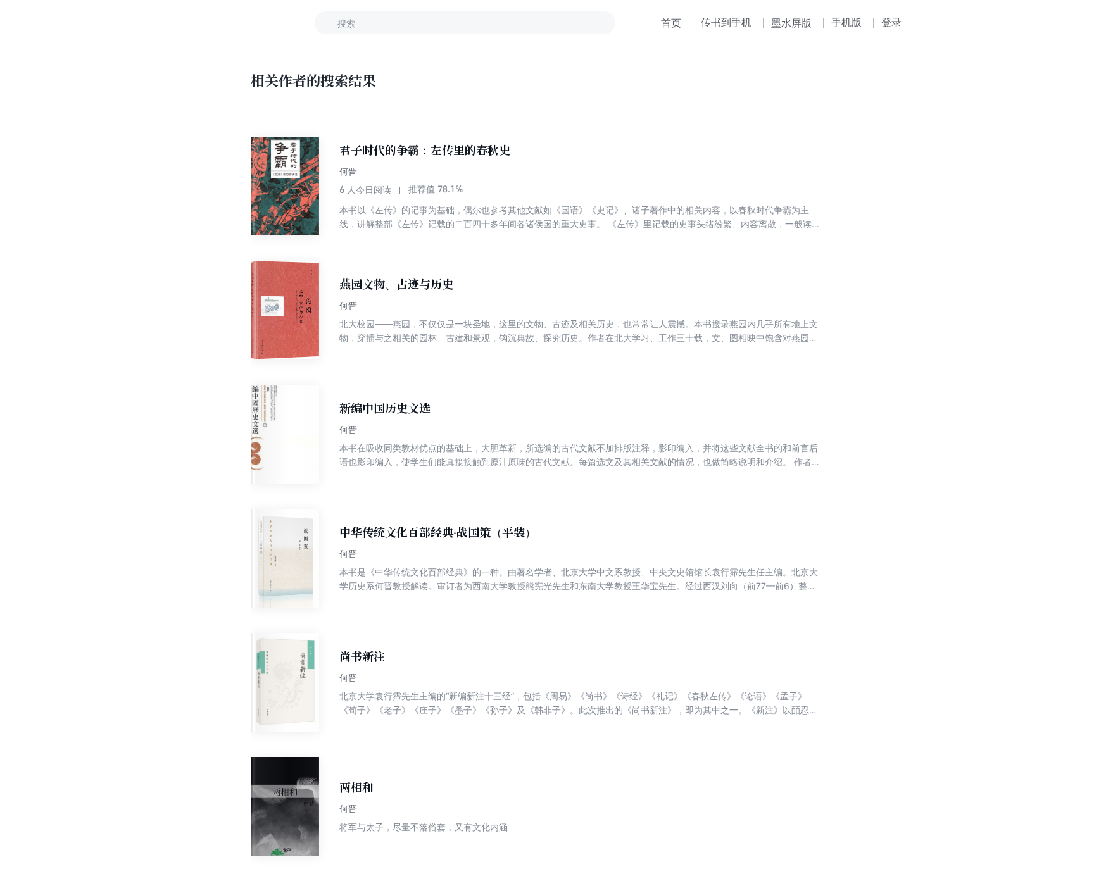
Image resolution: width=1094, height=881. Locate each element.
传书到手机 (726, 22)
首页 (671, 22)
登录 (891, 22)
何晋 (348, 171)
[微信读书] (234, 23)
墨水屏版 (791, 22)
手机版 (846, 22)
